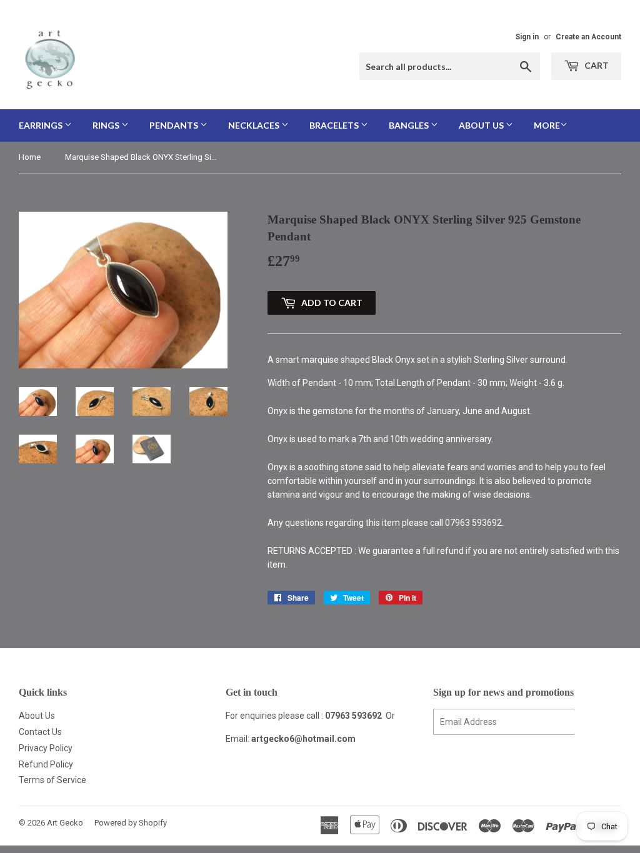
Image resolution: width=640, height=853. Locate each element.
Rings (106, 125)
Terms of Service (52, 780)
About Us (37, 716)
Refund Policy (46, 764)
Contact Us (40, 732)
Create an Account (588, 36)
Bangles (410, 125)
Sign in (527, 36)
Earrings (41, 125)
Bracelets (335, 125)
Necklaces (254, 125)
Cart (595, 65)
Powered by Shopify (130, 822)
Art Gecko (65, 822)
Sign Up (598, 722)
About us (482, 125)
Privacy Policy (45, 748)
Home (30, 157)
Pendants (174, 125)
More (547, 125)
